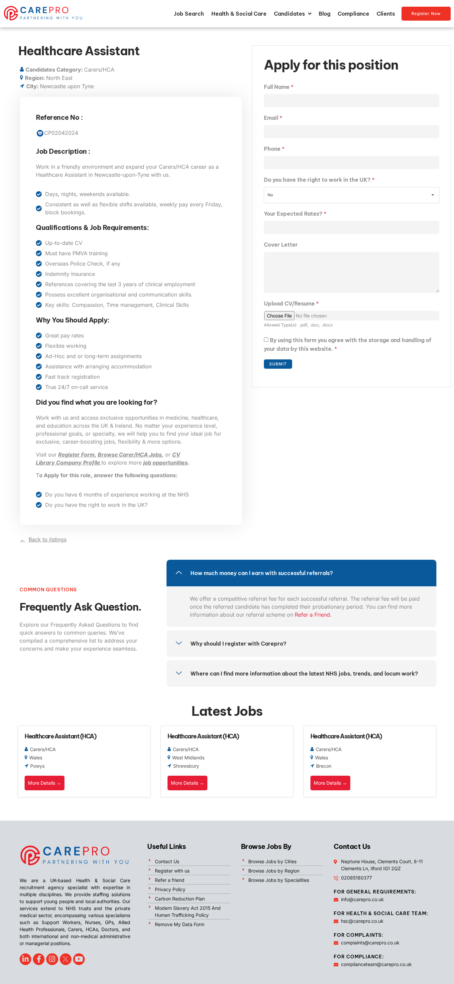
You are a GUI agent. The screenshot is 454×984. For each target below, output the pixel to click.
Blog (324, 13)
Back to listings (47, 539)
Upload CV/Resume (291, 303)
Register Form (76, 454)
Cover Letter (281, 244)
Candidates (289, 13)
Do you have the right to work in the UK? (319, 179)
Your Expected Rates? (295, 213)
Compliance (353, 13)
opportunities (165, 462)
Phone (274, 148)
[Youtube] (79, 959)
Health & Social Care (239, 13)
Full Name (278, 87)
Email (273, 117)
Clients (386, 13)
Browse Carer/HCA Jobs (130, 454)
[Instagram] (52, 959)
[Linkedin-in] (25, 959)
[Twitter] (65, 959)
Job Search (189, 13)
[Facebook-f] (39, 959)
